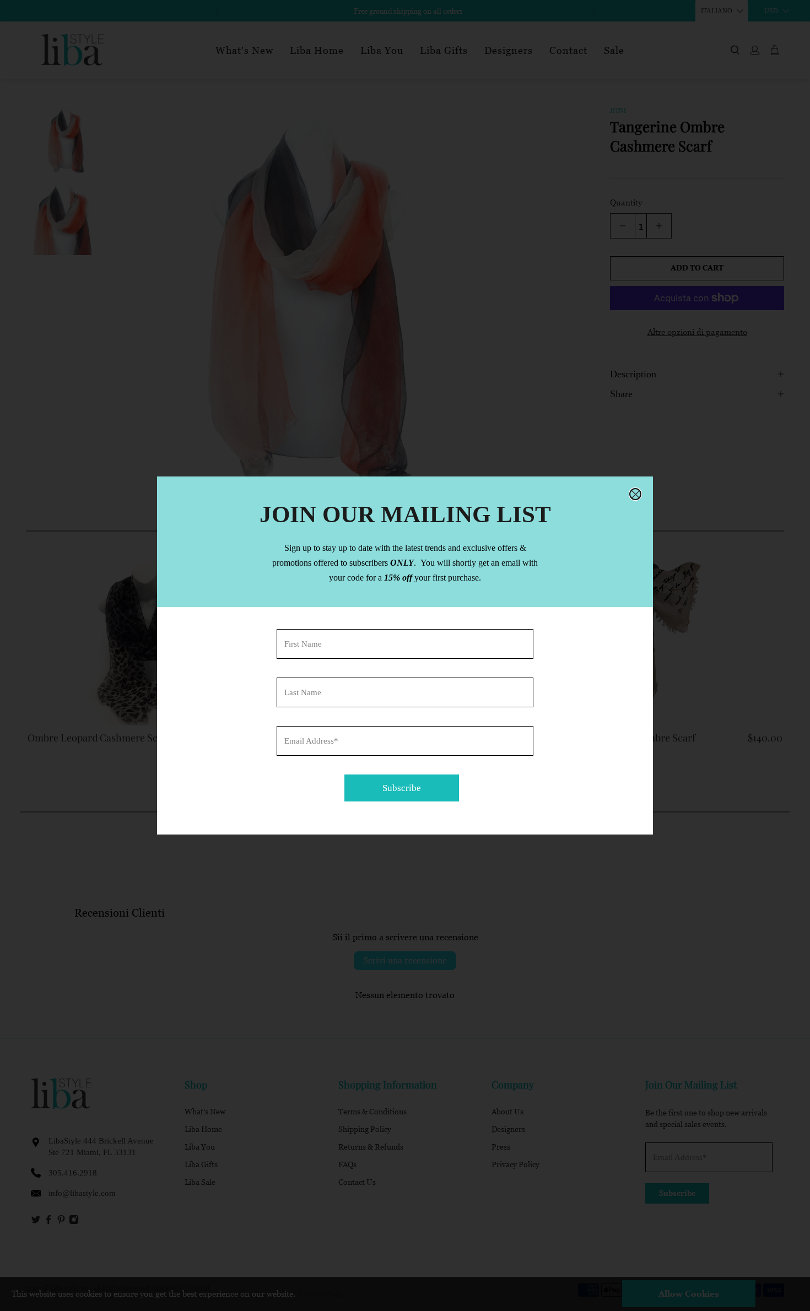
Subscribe (401, 788)
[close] (635, 494)
